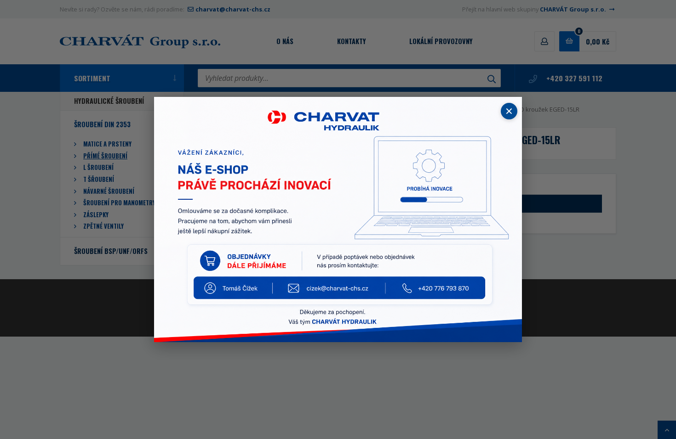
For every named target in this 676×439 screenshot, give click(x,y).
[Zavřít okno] (509, 111)
